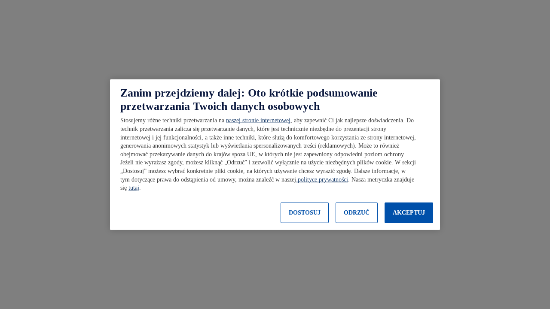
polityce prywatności (322, 179)
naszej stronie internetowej (258, 120)
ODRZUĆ (357, 212)
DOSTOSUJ (305, 212)
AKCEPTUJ (409, 212)
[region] (275, 154)
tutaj (133, 188)
